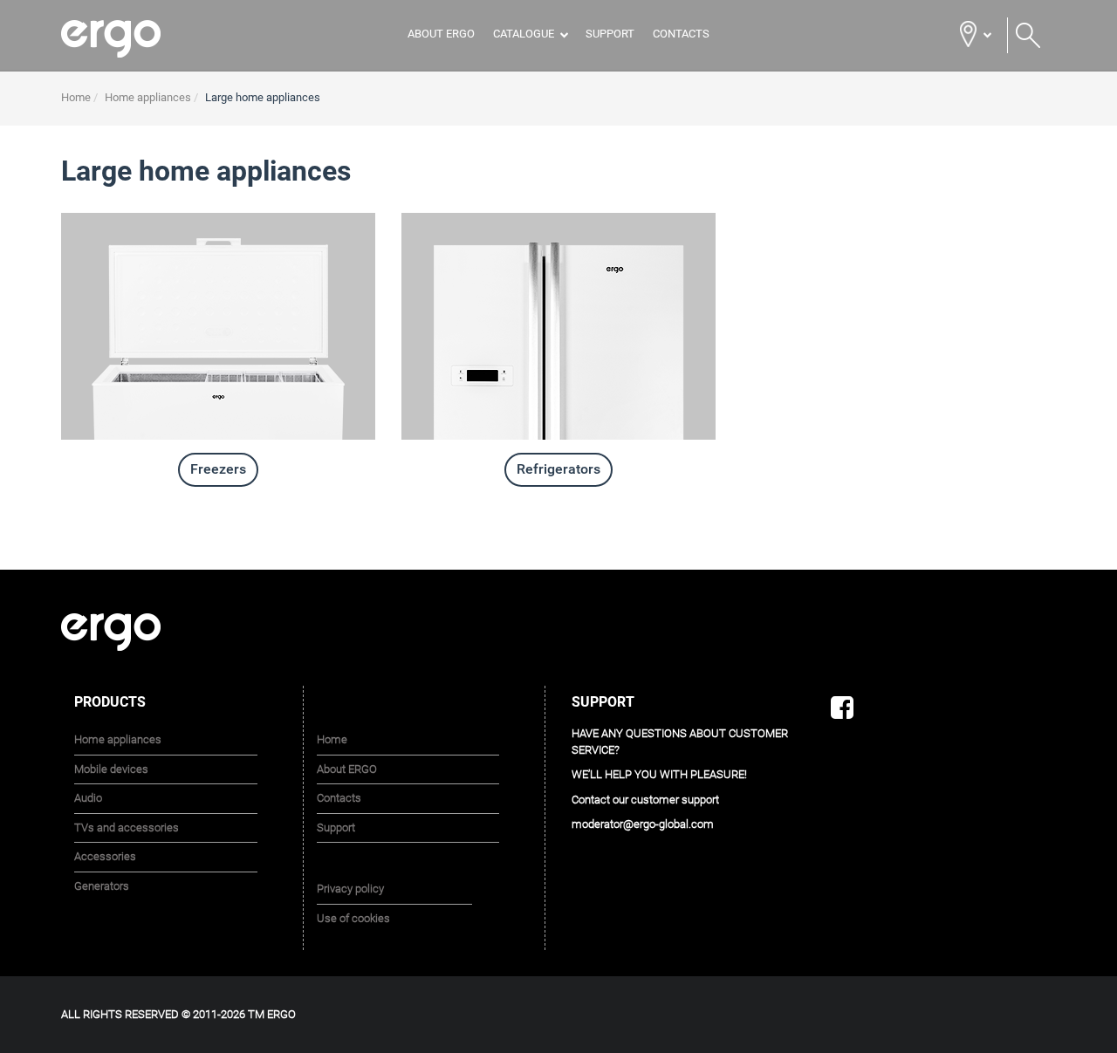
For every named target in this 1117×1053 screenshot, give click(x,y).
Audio (88, 797)
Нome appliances (117, 739)
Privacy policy (350, 888)
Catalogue (523, 33)
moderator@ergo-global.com (643, 824)
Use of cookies (353, 918)
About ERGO (441, 33)
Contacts (681, 33)
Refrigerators (558, 469)
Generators (101, 885)
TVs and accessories (126, 827)
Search (1028, 35)
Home (332, 739)
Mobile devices (111, 769)
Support (610, 33)
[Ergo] (133, 39)
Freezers (218, 469)
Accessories (105, 856)
